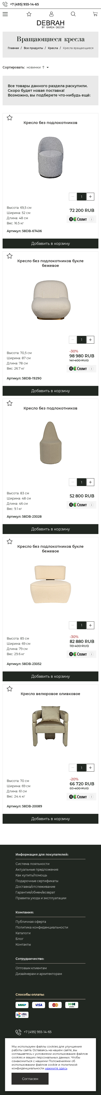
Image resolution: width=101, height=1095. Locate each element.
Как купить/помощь (31, 875)
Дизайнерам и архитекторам (39, 974)
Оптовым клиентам (31, 968)
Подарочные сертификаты (37, 881)
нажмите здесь (56, 1068)
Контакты (23, 944)
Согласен (30, 1079)
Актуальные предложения (37, 869)
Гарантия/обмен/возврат (35, 892)
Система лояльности (32, 864)
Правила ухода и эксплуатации (41, 898)
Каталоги (23, 933)
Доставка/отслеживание (35, 887)
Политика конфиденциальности (42, 927)
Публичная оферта (31, 922)
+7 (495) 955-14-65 (24, 4)
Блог (20, 939)
